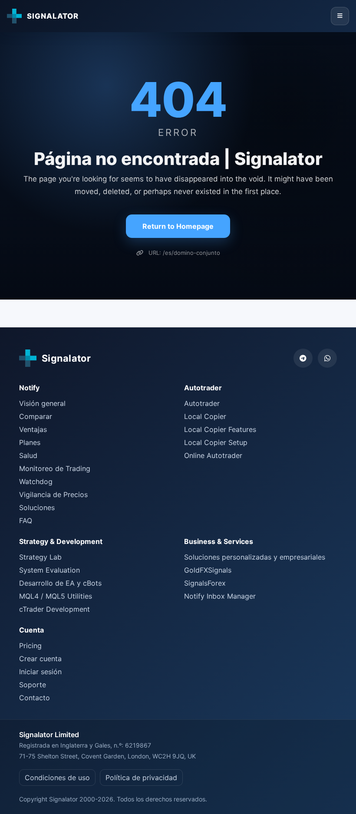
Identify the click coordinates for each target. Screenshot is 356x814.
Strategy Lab (40, 557)
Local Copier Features (220, 429)
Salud (28, 455)
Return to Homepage (178, 226)
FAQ (25, 520)
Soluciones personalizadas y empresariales (254, 557)
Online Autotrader (213, 455)
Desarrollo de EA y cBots (60, 583)
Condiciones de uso (57, 777)
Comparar (35, 416)
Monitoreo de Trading (54, 468)
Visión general (42, 403)
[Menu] (340, 16)
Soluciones (37, 507)
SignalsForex (205, 583)
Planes (29, 442)
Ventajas (33, 429)
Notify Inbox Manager (220, 596)
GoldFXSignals (207, 570)
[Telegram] (303, 358)
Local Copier (205, 416)
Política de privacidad (141, 777)
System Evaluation (49, 570)
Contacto (34, 697)
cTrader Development (54, 609)
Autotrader (202, 403)
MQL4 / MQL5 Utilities (55, 596)
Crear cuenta (40, 658)
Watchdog (36, 481)
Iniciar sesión (40, 671)
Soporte (32, 684)
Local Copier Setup (215, 442)
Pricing (30, 645)
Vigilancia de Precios (53, 494)
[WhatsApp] (327, 358)
